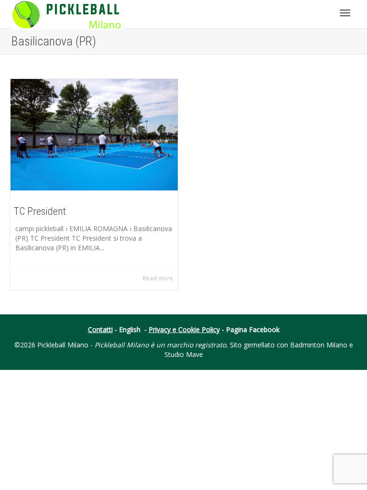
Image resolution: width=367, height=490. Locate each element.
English (129, 329)
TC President (40, 211)
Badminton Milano (318, 344)
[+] (94, 134)
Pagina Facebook (253, 329)
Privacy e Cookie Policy (184, 329)
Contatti (100, 329)
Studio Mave (183, 354)
